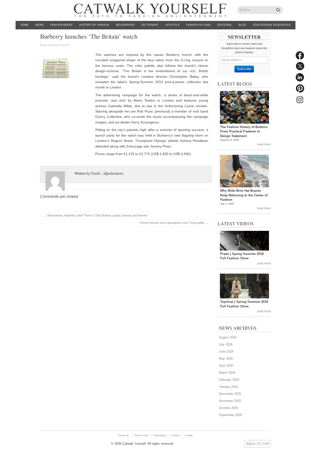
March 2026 (227, 372)
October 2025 (228, 408)
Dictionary (149, 24)
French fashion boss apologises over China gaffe (174, 223)
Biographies (125, 24)
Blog (242, 24)
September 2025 (230, 415)
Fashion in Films (198, 24)
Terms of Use (141, 435)
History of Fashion (94, 24)
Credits (189, 435)
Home (25, 24)
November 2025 (230, 401)
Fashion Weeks (61, 24)
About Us (123, 435)
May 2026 (226, 358)
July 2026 (226, 344)
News (39, 24)
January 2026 (228, 387)
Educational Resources (272, 24)
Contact (175, 435)
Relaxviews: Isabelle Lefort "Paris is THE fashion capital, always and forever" (96, 215)
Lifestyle (172, 24)
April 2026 (226, 365)
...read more (263, 144)
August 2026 (228, 337)
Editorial (224, 24)
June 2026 (226, 351)
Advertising (160, 435)
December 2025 (230, 394)
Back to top (257, 444)
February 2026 (229, 380)
